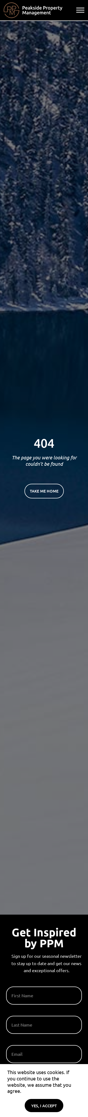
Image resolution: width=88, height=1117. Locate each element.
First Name (18, 985)
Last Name (17, 1014)
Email (12, 1043)
